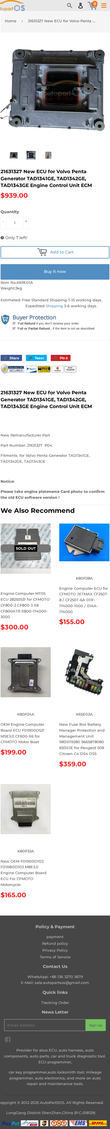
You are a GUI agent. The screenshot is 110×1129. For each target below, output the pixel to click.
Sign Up (95, 1025)
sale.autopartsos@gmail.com (62, 982)
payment (55, 936)
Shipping (54, 306)
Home (10, 21)
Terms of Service (55, 957)
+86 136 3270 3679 (66, 976)
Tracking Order (55, 1002)
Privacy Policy (55, 950)
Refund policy (55, 943)
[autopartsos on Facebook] (8, 1040)
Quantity (10, 211)
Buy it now (55, 271)
